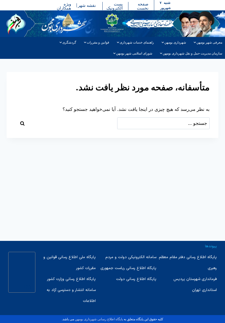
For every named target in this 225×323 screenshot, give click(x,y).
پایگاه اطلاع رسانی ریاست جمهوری (128, 268)
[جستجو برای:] (163, 123)
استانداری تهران (204, 290)
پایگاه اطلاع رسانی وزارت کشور (71, 279)
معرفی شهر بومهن (209, 42)
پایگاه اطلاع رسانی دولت (136, 279)
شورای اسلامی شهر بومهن (134, 53)
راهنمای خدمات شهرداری (137, 42)
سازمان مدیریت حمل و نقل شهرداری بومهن (192, 53)
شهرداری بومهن (175, 42)
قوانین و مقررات (98, 42)
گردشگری (69, 42)
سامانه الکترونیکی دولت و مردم (130, 257)
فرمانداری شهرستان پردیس (195, 279)
